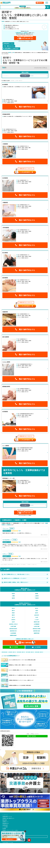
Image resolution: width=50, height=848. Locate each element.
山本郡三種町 (13, 626)
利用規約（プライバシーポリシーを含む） (10, 830)
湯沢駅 (13, 598)
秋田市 (13, 608)
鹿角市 (13, 615)
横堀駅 (36, 593)
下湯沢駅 (37, 598)
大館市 (36, 610)
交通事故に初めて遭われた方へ (8, 818)
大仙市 (36, 617)
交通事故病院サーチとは (7, 816)
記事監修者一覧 (5, 823)
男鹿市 (13, 612)
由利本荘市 (36, 615)
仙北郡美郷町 (13, 633)
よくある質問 (5, 826)
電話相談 (39, 2)
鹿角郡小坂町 (37, 621)
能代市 (36, 608)
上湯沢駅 (37, 595)
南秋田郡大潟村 (36, 630)
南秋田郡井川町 (13, 630)
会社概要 (4, 828)
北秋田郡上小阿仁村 (13, 624)
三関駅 (13, 595)
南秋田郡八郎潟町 (36, 628)
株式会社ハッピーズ (8, 842)
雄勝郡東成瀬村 (13, 635)
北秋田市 (13, 619)
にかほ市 (37, 619)
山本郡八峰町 (37, 626)
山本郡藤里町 (37, 624)
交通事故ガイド (5, 821)
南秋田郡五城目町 (13, 628)
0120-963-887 (25, 37)
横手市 (13, 610)
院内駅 (13, 593)
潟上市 (13, 617)
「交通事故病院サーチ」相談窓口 (21, 32)
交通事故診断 (5, 825)
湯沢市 (36, 612)
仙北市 (13, 621)
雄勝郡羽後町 (37, 633)
